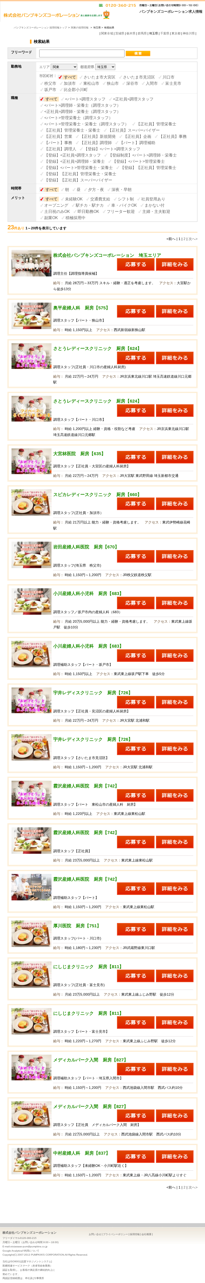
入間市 (152, 83)
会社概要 (147, 1234)
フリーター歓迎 (121, 211)
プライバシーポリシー (115, 1234)
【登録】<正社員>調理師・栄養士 (74, 161)
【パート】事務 (58, 143)
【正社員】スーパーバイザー (134, 130)
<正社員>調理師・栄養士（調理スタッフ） (82, 111)
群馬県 (142, 33)
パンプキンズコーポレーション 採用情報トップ (40, 27)
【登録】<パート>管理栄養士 (138, 161)
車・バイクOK (124, 205)
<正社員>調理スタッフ (133, 99)
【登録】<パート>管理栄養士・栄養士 (78, 168)
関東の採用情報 (80, 27)
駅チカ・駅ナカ (90, 205)
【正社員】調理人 (60, 149)
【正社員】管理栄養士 (156, 124)
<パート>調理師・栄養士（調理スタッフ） (82, 105)
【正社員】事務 (173, 136)
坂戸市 (50, 89)
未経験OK (74, 199)
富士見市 (173, 83)
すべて (70, 77)
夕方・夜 (96, 189)
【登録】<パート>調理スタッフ (112, 149)
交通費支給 (100, 199)
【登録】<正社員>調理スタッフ (72, 155)
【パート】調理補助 (137, 143)
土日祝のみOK (57, 211)
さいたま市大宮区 (100, 77)
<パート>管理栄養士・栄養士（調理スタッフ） (86, 124)
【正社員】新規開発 (98, 136)
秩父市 (50, 83)
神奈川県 (189, 33)
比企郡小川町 (76, 89)
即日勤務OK (88, 211)
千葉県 (164, 33)
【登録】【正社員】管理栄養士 (148, 168)
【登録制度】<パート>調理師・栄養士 (142, 155)
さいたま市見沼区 (139, 77)
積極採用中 (76, 218)
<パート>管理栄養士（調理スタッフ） (78, 118)
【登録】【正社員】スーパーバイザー (78, 180)
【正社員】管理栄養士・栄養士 (72, 130)
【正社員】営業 (58, 136)
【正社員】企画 (137, 136)
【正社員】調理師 (96, 143)
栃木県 (131, 33)
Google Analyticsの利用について (20, 1250)
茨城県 (119, 33)
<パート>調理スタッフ (85, 99)
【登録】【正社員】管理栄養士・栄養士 (80, 174)
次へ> (193, 239)
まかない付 (154, 205)
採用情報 (135, 1234)
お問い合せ (95, 1234)
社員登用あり (153, 199)
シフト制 (126, 199)
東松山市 (91, 83)
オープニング (56, 205)
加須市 (70, 83)
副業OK (51, 218)
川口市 (168, 77)
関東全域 (107, 33)
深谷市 (132, 83)
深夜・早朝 (122, 189)
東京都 (176, 33)
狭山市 (113, 83)
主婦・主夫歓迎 (156, 211)
